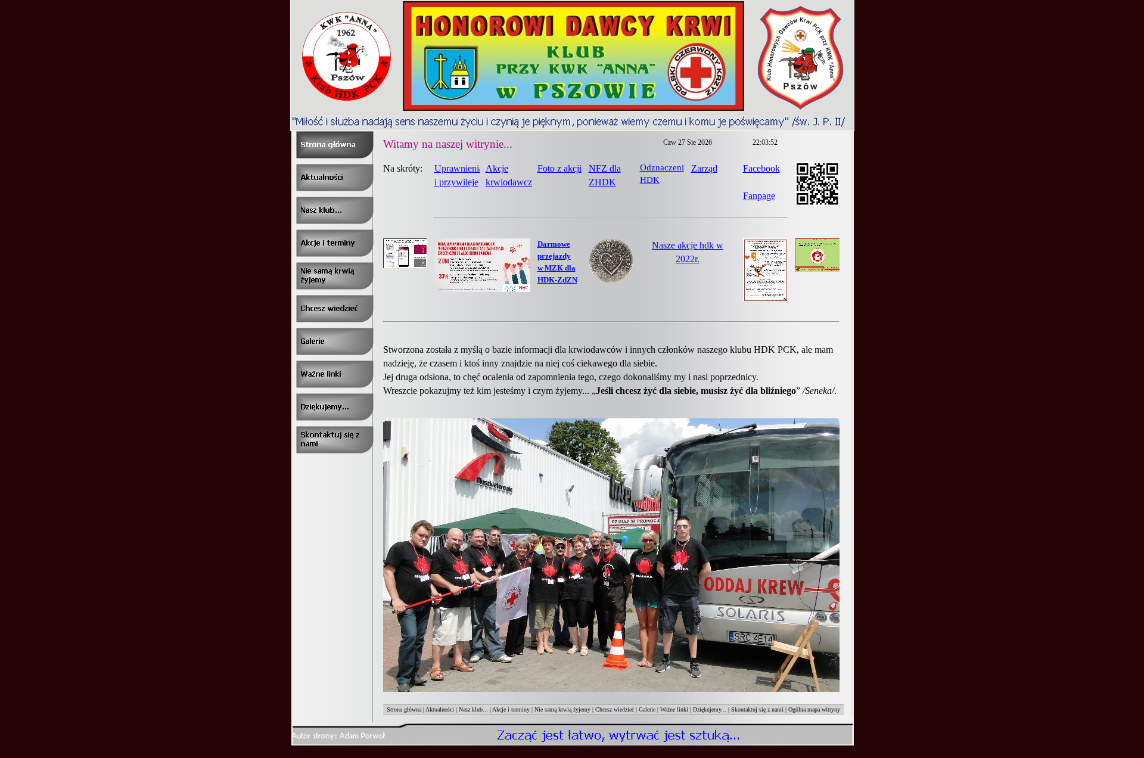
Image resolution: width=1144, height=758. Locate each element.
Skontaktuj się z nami (757, 709)
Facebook (761, 168)
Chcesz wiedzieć (614, 709)
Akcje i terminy (511, 709)
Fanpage (759, 196)
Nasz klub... (473, 709)
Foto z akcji (559, 168)
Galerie (647, 709)
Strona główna (404, 709)
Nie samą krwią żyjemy (562, 709)
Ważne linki (674, 709)
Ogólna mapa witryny (814, 709)
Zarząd (704, 168)
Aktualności (439, 709)
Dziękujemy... (709, 709)
